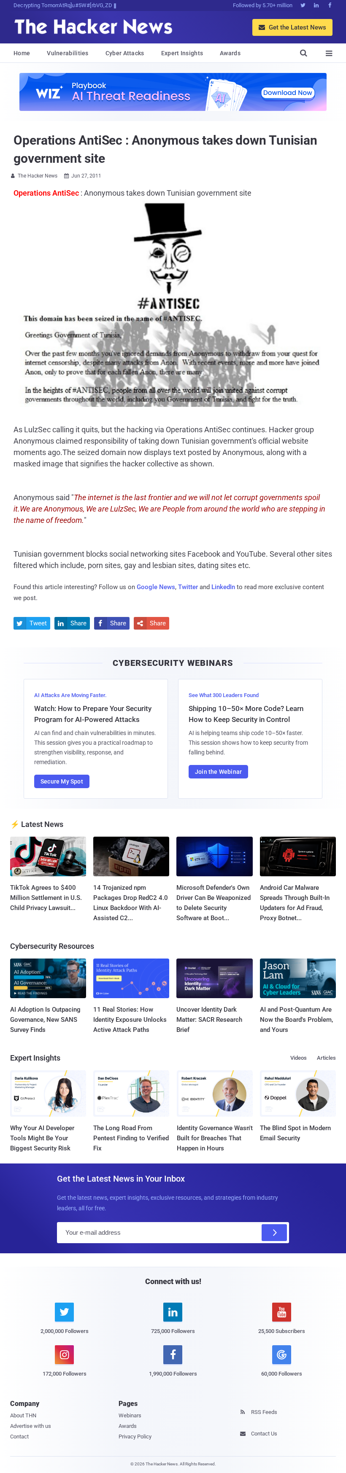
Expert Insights (182, 53)
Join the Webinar (218, 771)
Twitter (188, 587)
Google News (156, 587)
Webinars (130, 1415)
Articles (326, 1058)
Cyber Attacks (124, 53)
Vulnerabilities (68, 53)
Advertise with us (30, 1426)
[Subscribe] (274, 1232)
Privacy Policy (135, 1436)
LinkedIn (223, 587)
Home (22, 53)
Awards (230, 53)
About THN (23, 1415)
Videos (298, 1058)
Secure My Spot (62, 781)
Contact (19, 1436)
